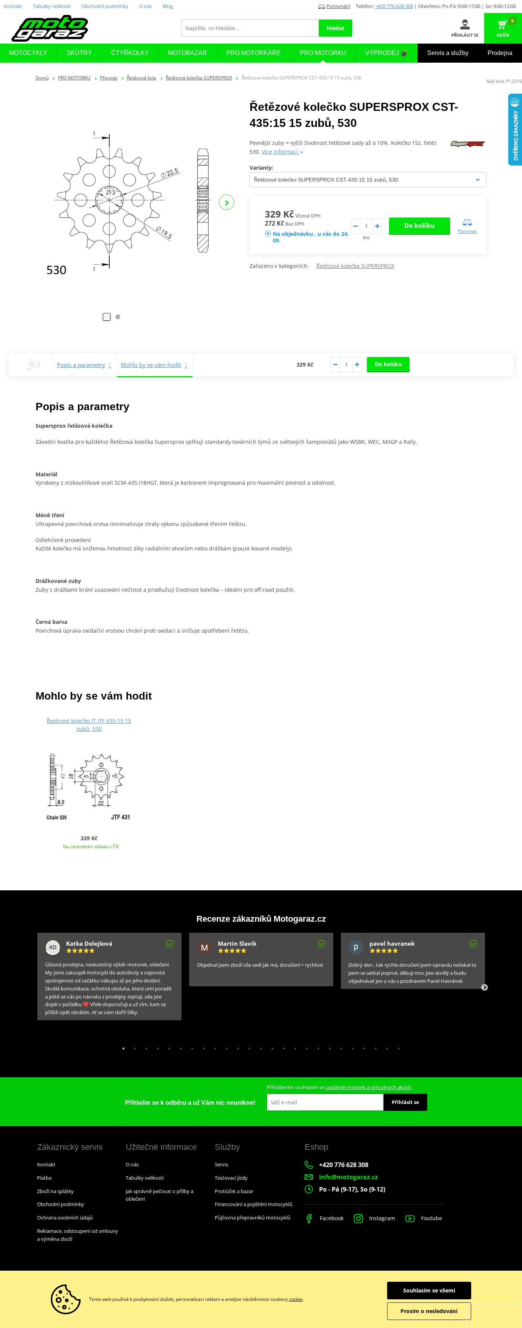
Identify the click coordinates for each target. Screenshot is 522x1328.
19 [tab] (328, 1047)
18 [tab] (316, 1047)
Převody (108, 78)
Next (226, 202)
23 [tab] (374, 1047)
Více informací (281, 151)
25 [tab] (397, 1047)
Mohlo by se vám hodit (151, 365)
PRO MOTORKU (74, 78)
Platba (44, 1177)
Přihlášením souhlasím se (339, 1087)
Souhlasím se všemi (429, 1290)
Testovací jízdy (231, 1177)
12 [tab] (248, 1047)
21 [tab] (351, 1047)
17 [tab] (305, 1047)
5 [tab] (167, 1047)
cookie (296, 1299)
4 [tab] (156, 1047)
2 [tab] (133, 1047)
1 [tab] (121, 1047)
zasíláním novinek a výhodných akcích (368, 1087)
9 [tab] (213, 1047)
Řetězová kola (141, 78)
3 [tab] (144, 1047)
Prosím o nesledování (428, 1311)
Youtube (430, 1218)
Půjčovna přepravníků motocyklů (252, 1217)
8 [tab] (202, 1047)
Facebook (331, 1218)
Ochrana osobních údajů (65, 1217)
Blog (168, 6)
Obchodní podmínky (104, 6)
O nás (145, 6)
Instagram (381, 1218)
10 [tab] (225, 1047)
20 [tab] (339, 1047)
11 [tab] (236, 1047)
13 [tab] (259, 1047)
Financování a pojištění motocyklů (253, 1204)
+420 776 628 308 (394, 6)
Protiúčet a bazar (234, 1191)
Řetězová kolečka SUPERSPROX (199, 78)
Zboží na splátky (55, 1191)
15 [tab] (282, 1047)
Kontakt (13, 6)
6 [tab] (179, 1047)
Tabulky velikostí (52, 6)
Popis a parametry (81, 365)
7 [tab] (190, 1047)
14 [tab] (270, 1047)
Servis (221, 1164)
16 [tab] (293, 1047)
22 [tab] (362, 1047)
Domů (42, 78)
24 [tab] (385, 1047)
